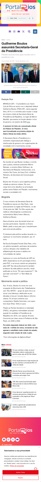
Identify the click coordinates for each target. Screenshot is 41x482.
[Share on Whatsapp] (25, 92)
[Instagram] (14, 32)
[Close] (39, 447)
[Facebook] (10, 32)
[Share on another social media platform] (35, 92)
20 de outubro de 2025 (7, 61)
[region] (20, 464)
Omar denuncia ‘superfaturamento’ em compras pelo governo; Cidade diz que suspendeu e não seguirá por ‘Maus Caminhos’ (24, 395)
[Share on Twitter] (15, 92)
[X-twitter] (23, 32)
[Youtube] (19, 32)
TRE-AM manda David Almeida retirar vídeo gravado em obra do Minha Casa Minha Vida (24, 384)
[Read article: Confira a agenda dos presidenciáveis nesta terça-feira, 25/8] (6, 407)
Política (8, 40)
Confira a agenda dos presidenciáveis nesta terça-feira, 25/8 (24, 406)
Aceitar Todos (20, 472)
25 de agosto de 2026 (19, 356)
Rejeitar (20, 478)
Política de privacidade (17, 466)
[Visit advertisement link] (20, 154)
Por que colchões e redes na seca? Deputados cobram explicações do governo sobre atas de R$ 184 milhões (24, 352)
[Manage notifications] (35, 468)
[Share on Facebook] (6, 92)
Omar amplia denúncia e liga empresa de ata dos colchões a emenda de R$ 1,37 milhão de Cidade (25, 362)
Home (3, 40)
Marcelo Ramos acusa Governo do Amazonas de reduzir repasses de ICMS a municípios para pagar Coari (25, 373)
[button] (29, 32)
